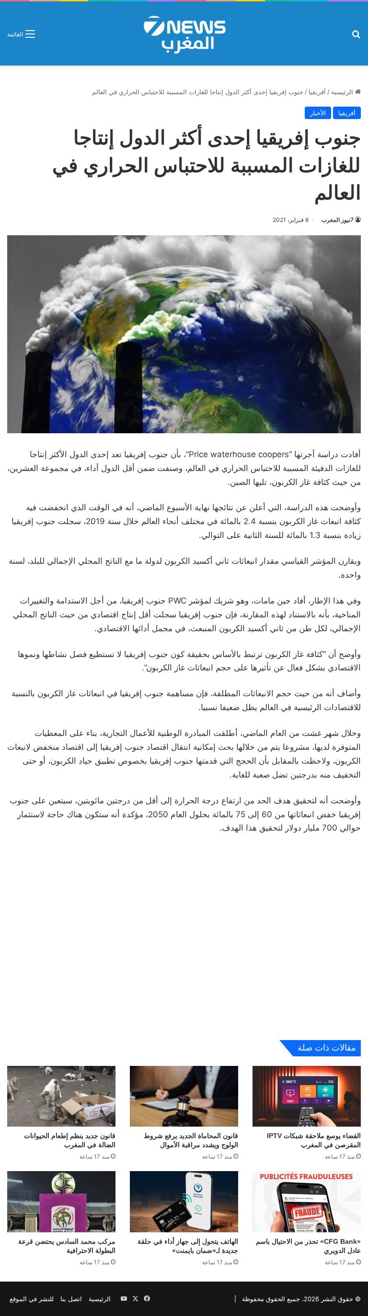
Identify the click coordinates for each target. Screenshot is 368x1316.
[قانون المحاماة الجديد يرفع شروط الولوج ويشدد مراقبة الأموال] (184, 1096)
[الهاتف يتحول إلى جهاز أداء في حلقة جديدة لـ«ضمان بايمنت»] (184, 1201)
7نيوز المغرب (338, 219)
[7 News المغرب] (184, 33)
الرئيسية (343, 92)
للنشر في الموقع (32, 1299)
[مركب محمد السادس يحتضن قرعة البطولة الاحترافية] (61, 1201)
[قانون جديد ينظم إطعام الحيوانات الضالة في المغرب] (61, 1096)
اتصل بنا (71, 1299)
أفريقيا (317, 92)
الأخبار (318, 113)
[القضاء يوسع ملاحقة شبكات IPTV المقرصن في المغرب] (307, 1096)
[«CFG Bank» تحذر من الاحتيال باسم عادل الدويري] (307, 1201)
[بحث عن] (356, 37)
